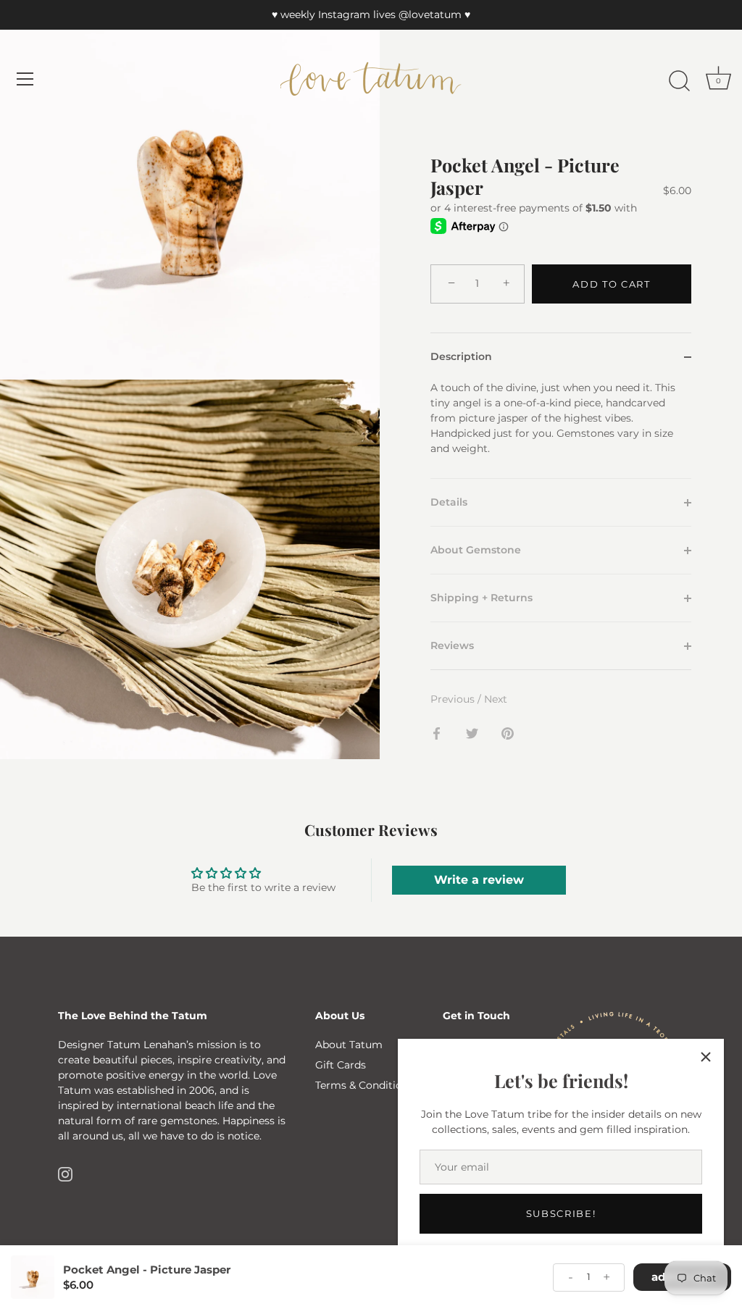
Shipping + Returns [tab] (481, 597)
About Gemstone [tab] (475, 549)
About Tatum (349, 1044)
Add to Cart (611, 284)
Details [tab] (448, 502)
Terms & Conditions (364, 1085)
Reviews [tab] (452, 645)
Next (495, 699)
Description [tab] (461, 356)
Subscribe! (561, 1213)
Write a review (479, 880)
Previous (454, 699)
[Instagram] (65, 1172)
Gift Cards (340, 1064)
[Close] (706, 1057)
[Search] (679, 81)
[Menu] (25, 79)
